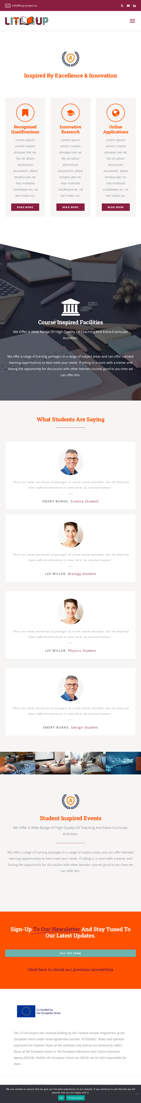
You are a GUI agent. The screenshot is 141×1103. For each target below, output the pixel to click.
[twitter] (122, 5)
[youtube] (128, 5)
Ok (61, 1097)
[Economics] (88, 763)
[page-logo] (70, 53)
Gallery (23, 763)
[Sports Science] (123, 763)
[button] (2, 764)
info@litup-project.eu (24, 5)
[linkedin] (134, 5)
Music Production (12, 763)
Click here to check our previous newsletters (70, 969)
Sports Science (118, 763)
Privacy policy (75, 1097)
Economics (83, 763)
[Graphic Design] (52, 763)
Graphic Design (48, 763)
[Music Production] (17, 763)
